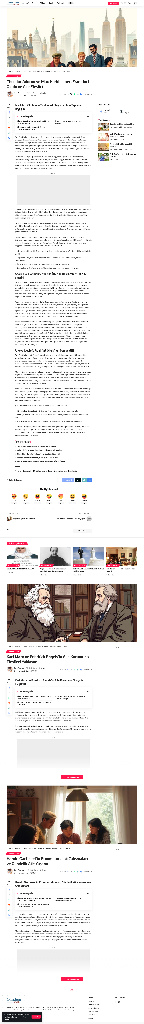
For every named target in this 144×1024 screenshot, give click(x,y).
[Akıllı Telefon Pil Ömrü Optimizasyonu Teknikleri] (103, 157)
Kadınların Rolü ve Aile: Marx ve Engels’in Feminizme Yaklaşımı (70, 698)
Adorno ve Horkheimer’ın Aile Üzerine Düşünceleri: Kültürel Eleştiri (31, 128)
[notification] (122, 3)
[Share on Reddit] (9, 127)
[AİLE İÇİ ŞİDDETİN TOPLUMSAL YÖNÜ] (22, 556)
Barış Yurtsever (19, 93)
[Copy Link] (77, 94)
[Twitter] (119, 1002)
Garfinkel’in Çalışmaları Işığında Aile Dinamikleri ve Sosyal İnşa (68, 899)
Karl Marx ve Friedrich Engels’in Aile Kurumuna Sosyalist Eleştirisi (34, 697)
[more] (78, 3)
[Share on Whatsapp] (74, 94)
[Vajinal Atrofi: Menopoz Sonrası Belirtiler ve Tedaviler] (103, 137)
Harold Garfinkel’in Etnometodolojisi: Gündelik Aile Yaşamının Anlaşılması (34, 899)
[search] (125, 3)
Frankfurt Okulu (35, 471)
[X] (127, 111)
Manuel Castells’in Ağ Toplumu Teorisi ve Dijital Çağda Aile (39, 454)
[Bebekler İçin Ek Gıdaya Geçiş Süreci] (103, 127)
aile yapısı (25, 471)
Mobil (111, 159)
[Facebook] (107, 111)
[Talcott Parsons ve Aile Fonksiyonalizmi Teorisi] (121, 556)
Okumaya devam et (72, 777)
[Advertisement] (53, 190)
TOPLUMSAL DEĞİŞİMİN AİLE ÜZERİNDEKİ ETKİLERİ (36, 446)
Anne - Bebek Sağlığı (116, 127)
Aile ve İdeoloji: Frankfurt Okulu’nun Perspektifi (68, 122)
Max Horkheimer (47, 471)
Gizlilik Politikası (22, 1014)
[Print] (80, 94)
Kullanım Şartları (11, 1017)
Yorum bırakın (83, 531)
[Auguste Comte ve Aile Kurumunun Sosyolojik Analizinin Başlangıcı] (55, 556)
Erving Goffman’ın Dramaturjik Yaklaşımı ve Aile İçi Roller (38, 458)
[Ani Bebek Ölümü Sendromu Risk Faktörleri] (103, 147)
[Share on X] (71, 94)
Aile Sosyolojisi (14, 76)
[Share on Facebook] (67, 94)
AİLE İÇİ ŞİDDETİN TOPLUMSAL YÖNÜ (20, 569)
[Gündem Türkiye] (13, 3)
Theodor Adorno (59, 471)
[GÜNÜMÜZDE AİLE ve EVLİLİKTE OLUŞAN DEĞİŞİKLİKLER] (88, 556)
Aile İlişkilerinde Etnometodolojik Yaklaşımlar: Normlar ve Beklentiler (34, 905)
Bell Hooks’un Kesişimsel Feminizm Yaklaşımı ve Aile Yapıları (39, 450)
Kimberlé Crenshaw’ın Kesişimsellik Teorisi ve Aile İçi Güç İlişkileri (41, 461)
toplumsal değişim (72, 471)
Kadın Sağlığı (114, 139)
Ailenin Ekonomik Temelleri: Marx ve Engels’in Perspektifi (34, 703)
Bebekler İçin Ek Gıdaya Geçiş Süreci (122, 124)
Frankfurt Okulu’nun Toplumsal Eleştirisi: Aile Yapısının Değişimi (33, 122)
